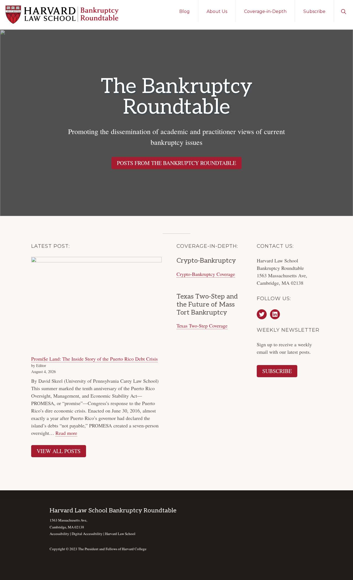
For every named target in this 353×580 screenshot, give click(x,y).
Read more (66, 433)
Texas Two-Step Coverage (202, 325)
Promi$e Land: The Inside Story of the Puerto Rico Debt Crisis (94, 358)
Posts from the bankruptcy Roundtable (176, 163)
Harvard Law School (120, 533)
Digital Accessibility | (88, 533)
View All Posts (59, 451)
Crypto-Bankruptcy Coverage (205, 274)
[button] (343, 11)
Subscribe (277, 371)
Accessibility (59, 533)
